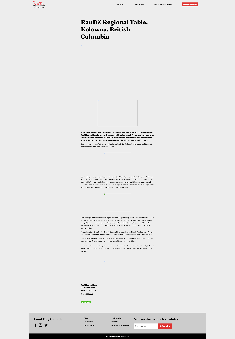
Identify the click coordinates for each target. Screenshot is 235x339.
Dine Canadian (88, 321)
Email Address (140, 326)
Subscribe (165, 326)
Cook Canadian (139, 4)
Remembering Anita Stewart (120, 325)
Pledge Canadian (190, 4)
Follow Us (114, 321)
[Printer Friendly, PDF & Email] (86, 307)
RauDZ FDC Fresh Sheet (86, 243)
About (86, 318)
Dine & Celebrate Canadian (163, 4)
